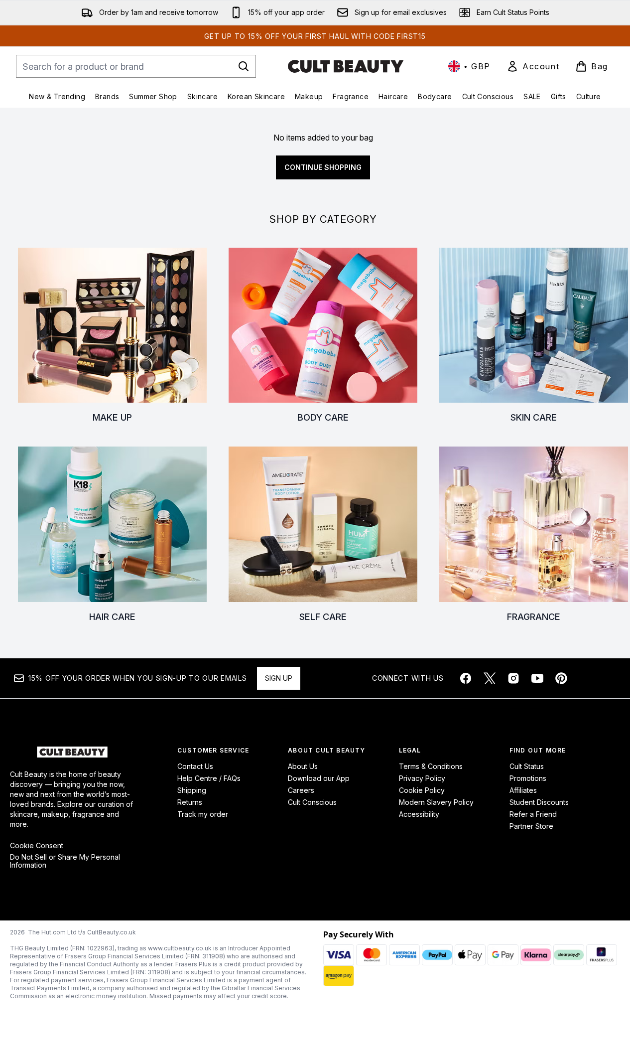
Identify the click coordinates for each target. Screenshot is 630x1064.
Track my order (202, 814)
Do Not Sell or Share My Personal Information (65, 861)
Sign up (278, 678)
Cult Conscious (312, 802)
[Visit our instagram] (513, 678)
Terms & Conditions (431, 766)
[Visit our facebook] (466, 678)
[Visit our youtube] (537, 678)
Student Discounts (539, 802)
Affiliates (523, 790)
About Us (303, 766)
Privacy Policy (422, 778)
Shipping (191, 790)
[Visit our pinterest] (561, 678)
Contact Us (195, 766)
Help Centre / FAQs (209, 778)
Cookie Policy (422, 790)
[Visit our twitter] (490, 678)
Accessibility (419, 814)
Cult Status (526, 766)
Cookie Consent (36, 846)
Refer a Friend (533, 814)
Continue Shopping (323, 167)
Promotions (527, 778)
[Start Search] (244, 66)
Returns (189, 802)
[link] (533, 66)
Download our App (319, 778)
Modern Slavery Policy (436, 802)
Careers (301, 790)
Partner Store (531, 826)
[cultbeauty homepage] (345, 66)
